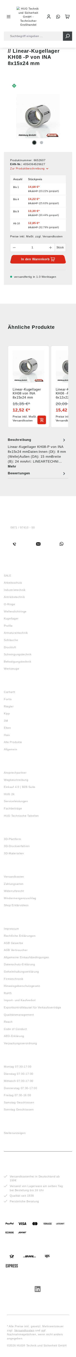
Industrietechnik (15, 589)
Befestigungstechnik (17, 661)
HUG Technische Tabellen (21, 815)
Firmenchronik (13, 978)
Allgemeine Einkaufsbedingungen (26, 957)
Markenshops (15, 684)
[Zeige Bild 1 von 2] (34, 142)
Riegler (9, 706)
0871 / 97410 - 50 (23, 527)
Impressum (11, 928)
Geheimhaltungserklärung (21, 971)
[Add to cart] (41, 420)
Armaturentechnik (16, 632)
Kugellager (11, 618)
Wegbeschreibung (16, 779)
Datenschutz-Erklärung (19, 964)
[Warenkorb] (67, 17)
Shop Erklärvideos (16, 905)
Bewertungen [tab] (19, 473)
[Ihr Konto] (48, 17)
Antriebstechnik (14, 596)
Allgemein (10, 749)
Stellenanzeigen (15, 1133)
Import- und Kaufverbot (19, 1000)
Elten (7, 727)
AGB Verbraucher (16, 950)
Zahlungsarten (14, 883)
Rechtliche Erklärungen (19, 935)
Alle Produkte (13, 742)
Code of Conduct (15, 1029)
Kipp (7, 713)
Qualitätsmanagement (19, 1014)
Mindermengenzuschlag (20, 898)
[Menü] (8, 17)
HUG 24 (9, 794)
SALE (7, 575)
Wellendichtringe (15, 611)
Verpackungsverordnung (20, 1043)
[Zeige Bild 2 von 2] (41, 142)
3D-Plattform (12, 839)
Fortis (8, 699)
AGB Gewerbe (13, 943)
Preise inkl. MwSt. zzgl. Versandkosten (36, 236)
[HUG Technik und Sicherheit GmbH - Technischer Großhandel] (28, 17)
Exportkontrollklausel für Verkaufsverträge (32, 1007)
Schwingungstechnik (18, 654)
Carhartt (9, 691)
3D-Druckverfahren (17, 846)
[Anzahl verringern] (14, 247)
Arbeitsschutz (13, 582)
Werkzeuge (11, 668)
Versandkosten (14, 876)
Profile (8, 625)
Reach (8, 1021)
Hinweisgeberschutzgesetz (22, 985)
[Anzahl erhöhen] (51, 247)
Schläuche (11, 640)
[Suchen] (67, 36)
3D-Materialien (14, 853)
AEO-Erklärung (14, 1036)
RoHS (8, 993)
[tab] (37, 453)
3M (6, 720)
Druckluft (10, 647)
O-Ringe (9, 604)
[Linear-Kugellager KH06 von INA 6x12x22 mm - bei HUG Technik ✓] (38, 116)
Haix (7, 735)
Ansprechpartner (15, 772)
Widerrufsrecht (14, 890)
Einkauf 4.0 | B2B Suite (19, 786)
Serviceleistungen (16, 801)
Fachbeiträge (13, 808)
